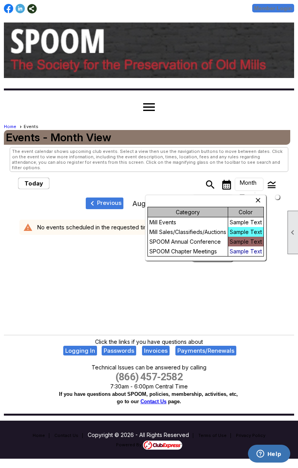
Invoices (156, 350)
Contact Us (153, 401)
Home (10, 126)
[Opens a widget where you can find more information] (269, 454)
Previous (104, 203)
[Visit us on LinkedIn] (20, 9)
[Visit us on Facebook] (9, 9)
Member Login (273, 8)
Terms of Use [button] (212, 435)
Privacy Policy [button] (250, 435)
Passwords (119, 350)
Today (33, 183)
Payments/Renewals (205, 350)
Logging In (80, 350)
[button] (249, 184)
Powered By (129, 444)
